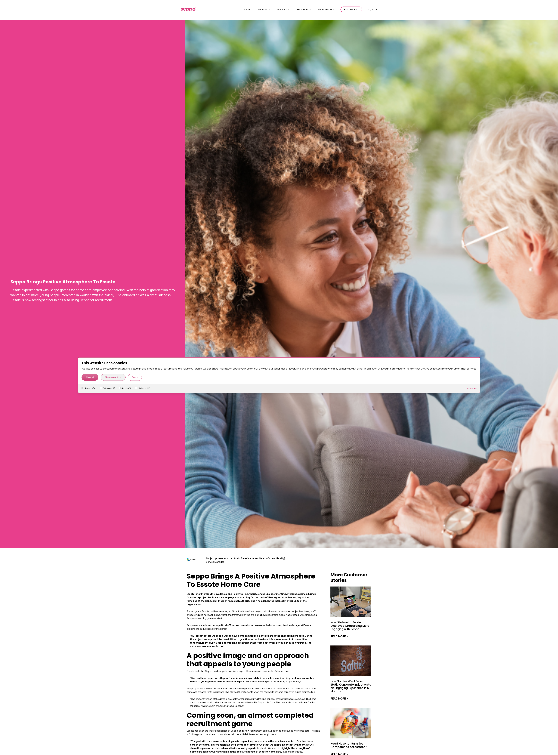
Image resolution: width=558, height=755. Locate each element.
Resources (302, 9)
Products (262, 9)
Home (247, 9)
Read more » (339, 636)
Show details (471, 388)
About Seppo (325, 9)
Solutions (282, 9)
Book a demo (351, 9)
